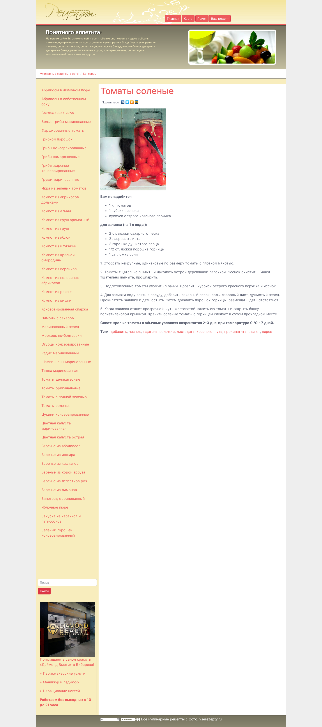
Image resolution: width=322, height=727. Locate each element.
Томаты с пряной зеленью (64, 397)
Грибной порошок (57, 139)
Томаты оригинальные (60, 388)
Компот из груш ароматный (65, 220)
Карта (188, 18)
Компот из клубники (58, 246)
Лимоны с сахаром (57, 318)
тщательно (152, 331)
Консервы (90, 73)
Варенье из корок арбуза (63, 472)
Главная (173, 18)
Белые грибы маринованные (66, 121)
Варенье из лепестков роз (64, 481)
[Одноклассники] (132, 101)
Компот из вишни (56, 300)
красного (204, 331)
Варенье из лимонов (59, 490)
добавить (119, 331)
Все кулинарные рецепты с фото (169, 719)
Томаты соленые (55, 405)
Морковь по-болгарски (61, 335)
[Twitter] (127, 101)
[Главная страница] (68, 10)
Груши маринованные (60, 179)
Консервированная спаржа (64, 309)
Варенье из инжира (58, 454)
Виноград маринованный (63, 498)
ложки (169, 331)
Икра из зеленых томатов (63, 188)
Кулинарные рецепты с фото (59, 73)
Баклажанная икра (57, 113)
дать (191, 331)
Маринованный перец (60, 326)
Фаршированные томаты (63, 130)
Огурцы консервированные (65, 344)
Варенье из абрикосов (60, 446)
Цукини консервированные (65, 414)
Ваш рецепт (220, 18)
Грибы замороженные (60, 156)
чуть (218, 331)
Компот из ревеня (56, 291)
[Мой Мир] (136, 101)
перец (267, 331)
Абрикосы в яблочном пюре (65, 90)
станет (254, 331)
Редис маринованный (60, 353)
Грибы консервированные (64, 148)
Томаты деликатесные (60, 379)
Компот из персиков (59, 269)
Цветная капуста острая (62, 437)
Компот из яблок (55, 237)
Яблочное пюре (54, 507)
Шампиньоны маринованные (66, 362)
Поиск (202, 18)
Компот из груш (55, 228)
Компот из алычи (56, 211)
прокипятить (235, 331)
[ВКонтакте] (122, 101)
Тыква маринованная (59, 370)
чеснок (135, 331)
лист (181, 331)
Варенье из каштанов (59, 463)
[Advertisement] (206, 81)
